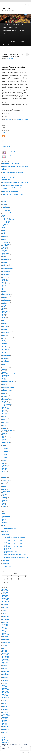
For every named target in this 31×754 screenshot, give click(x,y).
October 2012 (5, 604)
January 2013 (5, 599)
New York (6, 451)
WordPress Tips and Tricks (10, 528)
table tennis (5, 462)
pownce (4, 410)
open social (5, 392)
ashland (4, 225)
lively (3, 338)
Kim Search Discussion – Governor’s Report (14, 549)
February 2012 (5, 616)
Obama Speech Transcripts (8, 387)
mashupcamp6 (5, 349)
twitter (3, 476)
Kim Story (4, 27)
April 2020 (4, 589)
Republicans (7, 405)
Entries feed (5, 740)
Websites (4, 492)
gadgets (4, 291)
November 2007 (5, 694)
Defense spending (6, 271)
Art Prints (6, 218)
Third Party (4, 469)
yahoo (3, 503)
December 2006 (5, 711)
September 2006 (6, 715)
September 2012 (6, 606)
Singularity (4, 440)
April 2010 (4, 650)
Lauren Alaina (5, 332)
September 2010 (6, 642)
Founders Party (5, 289)
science (4, 428)
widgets (4, 494)
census (4, 239)
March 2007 (4, 706)
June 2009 (4, 665)
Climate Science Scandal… (16, 151)
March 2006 (4, 724)
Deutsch (4, 273)
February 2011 (5, 634)
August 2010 (5, 644)
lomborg (4, 340)
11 (27, 54)
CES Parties (6, 244)
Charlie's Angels (6, 254)
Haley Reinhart (7, 209)
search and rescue (6, 433)
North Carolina (7, 453)
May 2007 (4, 703)
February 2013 (5, 598)
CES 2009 (4, 247)
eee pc (3, 279)
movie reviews (5, 367)
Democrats (6, 402)
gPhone (4, 303)
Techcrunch (5, 465)
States (3, 445)
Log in (3, 739)
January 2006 (5, 728)
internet (4, 317)
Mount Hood (5, 366)
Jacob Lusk (4, 323)
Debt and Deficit (5, 270)
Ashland (8, 24)
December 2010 (5, 638)
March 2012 (4, 615)
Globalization (5, 296)
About (4, 44)
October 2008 (5, 677)
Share (3, 132)
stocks (3, 459)
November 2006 (5, 712)
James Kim (4, 325)
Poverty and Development (8, 408)
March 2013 (4, 596)
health (3, 308)
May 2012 (4, 612)
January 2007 (5, 709)
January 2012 (5, 618)
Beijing (4, 230)
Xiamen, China (7, 566)
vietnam (4, 485)
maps (3, 341)
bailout (3, 227)
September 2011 (6, 624)
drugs (3, 276)
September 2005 (6, 731)
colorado (6, 448)
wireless (4, 498)
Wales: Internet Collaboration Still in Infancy (12, 181)
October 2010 (5, 641)
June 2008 (4, 683)
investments (5, 319)
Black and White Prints (9, 219)
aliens (3, 206)
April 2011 (4, 631)
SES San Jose (5, 437)
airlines (4, 203)
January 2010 (5, 654)
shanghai (4, 439)
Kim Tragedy (7, 553)
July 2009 (4, 664)
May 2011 (4, 630)
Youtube (4, 506)
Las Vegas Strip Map (8, 524)
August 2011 (5, 625)
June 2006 (4, 720)
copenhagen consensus (7, 268)
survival (4, 460)
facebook (4, 285)
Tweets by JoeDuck (6, 146)
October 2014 (5, 592)
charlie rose (5, 253)
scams (3, 427)
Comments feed (5, 742)
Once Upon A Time (6, 390)
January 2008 (5, 691)
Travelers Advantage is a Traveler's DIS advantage (13, 194)
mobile (3, 364)
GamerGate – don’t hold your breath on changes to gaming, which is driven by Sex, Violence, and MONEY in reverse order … (15, 168)
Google (4, 297)
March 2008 (4, 688)
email (3, 282)
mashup (4, 346)
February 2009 (5, 671)
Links (16, 27)
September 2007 (6, 697)
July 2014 (4, 593)
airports (4, 204)
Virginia (5, 457)
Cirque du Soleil (7, 331)
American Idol (5, 207)
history (3, 309)
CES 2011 (4, 248)
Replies (9, 120)
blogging (4, 232)
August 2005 (5, 732)
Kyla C (8, 151)
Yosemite (4, 505)
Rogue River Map (6, 38)
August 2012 (5, 607)
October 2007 (5, 695)
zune (3, 508)
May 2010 (4, 648)
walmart (4, 486)
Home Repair (5, 311)
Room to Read (5, 424)
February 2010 (5, 653)
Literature (4, 335)
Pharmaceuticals (6, 399)
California (6, 447)
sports (3, 444)
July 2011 (4, 627)
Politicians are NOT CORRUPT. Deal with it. (12, 193)
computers (4, 265)
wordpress (4, 500)
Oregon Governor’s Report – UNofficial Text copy (15, 554)
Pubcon (4, 411)
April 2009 (4, 668)
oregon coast (5, 395)
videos (3, 483)
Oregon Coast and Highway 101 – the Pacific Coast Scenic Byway (13, 34)
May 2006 (4, 721)
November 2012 (5, 603)
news (3, 378)
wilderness (4, 497)
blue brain (4, 235)
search (3, 431)
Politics (4, 401)
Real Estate (4, 413)
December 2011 (5, 619)
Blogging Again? (13, 155)
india (3, 315)
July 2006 (4, 718)
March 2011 (4, 633)
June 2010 (4, 647)
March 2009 (4, 670)
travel (3, 472)
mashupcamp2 (5, 347)
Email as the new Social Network (9, 177)
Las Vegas (11, 27)
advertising (4, 201)
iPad (3, 320)
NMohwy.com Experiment (8, 381)
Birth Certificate (7, 386)
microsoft (4, 358)
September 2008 (6, 679)
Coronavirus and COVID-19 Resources (10, 163)
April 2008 (4, 686)
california (4, 236)
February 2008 (5, 689)
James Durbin (7, 210)
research (4, 416)
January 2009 (5, 673)
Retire (3, 419)
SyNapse (6, 224)
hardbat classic (5, 306)
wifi (3, 495)
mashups (4, 350)
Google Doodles (6, 300)
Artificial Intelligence (7, 222)
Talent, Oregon (15, 38)
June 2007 (4, 702)
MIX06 (3, 363)
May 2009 (4, 667)
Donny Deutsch (5, 274)
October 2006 (5, 714)
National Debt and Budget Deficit (9, 373)
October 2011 (5, 622)
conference (4, 267)
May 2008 (4, 685)
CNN (5, 380)
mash (3, 344)
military (4, 360)
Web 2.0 (10, 119)
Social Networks (6, 442)
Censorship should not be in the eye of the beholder (12, 55)
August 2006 (5, 717)
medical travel (5, 357)
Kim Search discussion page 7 (11, 551)
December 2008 (5, 674)
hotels (3, 314)
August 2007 (5, 699)
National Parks (5, 375)
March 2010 (4, 651)
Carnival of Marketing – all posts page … (13, 527)
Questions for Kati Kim (9, 556)
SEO (3, 434)
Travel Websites (14, 41)
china (3, 256)
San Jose (4, 425)
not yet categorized (6, 383)
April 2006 (4, 723)
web (3, 488)
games (3, 293)
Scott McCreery (7, 212)
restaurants (4, 418)
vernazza (4, 482)
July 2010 (4, 645)
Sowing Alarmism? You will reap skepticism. (12, 185)
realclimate (26, 119)
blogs (7, 119)
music (3, 370)
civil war (4, 258)
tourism (4, 471)
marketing (4, 343)
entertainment (5, 283)
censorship (18, 119)
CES (3, 241)
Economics (4, 277)
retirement (4, 421)
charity (3, 251)
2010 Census (5, 200)
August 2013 (5, 595)
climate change (5, 259)
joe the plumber (7, 404)
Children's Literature (8, 337)
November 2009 (5, 657)
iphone (3, 322)
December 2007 (5, 692)
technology (4, 468)
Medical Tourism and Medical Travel (10, 30)
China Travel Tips (16, 24)
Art (3, 216)
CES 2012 (4, 250)
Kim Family (4, 328)
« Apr (7, 583)
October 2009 (5, 659)
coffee (3, 261)
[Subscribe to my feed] (3, 137)
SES (3, 436)
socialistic (4, 120)
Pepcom (4, 396)
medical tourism (6, 355)
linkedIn (4, 334)
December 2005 (5, 729)
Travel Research (6, 41)
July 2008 (4, 682)
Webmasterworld (6, 491)
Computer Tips (5, 264)
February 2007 (5, 708)
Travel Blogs (22, 38)
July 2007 (4, 700)
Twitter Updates (6, 144)
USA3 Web (22, 41)
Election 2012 (5, 280)
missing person (5, 361)
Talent (3, 463)
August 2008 (5, 680)
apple (3, 215)
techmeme (4, 466)
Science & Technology (7, 430)
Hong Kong (4, 312)
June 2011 (4, 628)
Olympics (4, 389)
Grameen (4, 305)
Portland (4, 407)
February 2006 (5, 726)
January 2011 (5, 636)
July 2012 (4, 609)
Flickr (3, 288)
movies (4, 369)
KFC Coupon (5, 326)
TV (3, 474)
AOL (3, 213)
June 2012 (4, 610)
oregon (4, 393)
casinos (4, 238)
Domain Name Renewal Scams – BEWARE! (11, 171)
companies (4, 262)
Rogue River (5, 422)
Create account (5, 737)
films (3, 286)
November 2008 (5, 676)
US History (4, 477)
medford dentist (5, 354)
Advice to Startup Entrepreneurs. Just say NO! (12, 172)
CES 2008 (4, 245)
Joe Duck (6, 8)
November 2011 (5, 621)
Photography (7, 221)
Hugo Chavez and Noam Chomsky (10, 191)
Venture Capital (5, 480)
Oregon (5, 454)
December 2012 (5, 601)
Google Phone (5, 302)
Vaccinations (5, 479)
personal (4, 398)
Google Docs (5, 299)
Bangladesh (5, 229)
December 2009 (5, 656)
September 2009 (6, 660)
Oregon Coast (21, 30)
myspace (4, 372)
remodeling (4, 415)
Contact (8, 44)
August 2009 (5, 662)
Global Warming (6, 294)
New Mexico (5, 376)
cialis (22, 119)
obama (3, 384)
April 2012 (4, 613)
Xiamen (4, 501)
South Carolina (7, 456)
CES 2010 (6, 242)
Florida (5, 450)
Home (4, 24)
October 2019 (5, 590)
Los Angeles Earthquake (7, 190)
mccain (4, 352)
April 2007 (4, 705)
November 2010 (5, 639)
